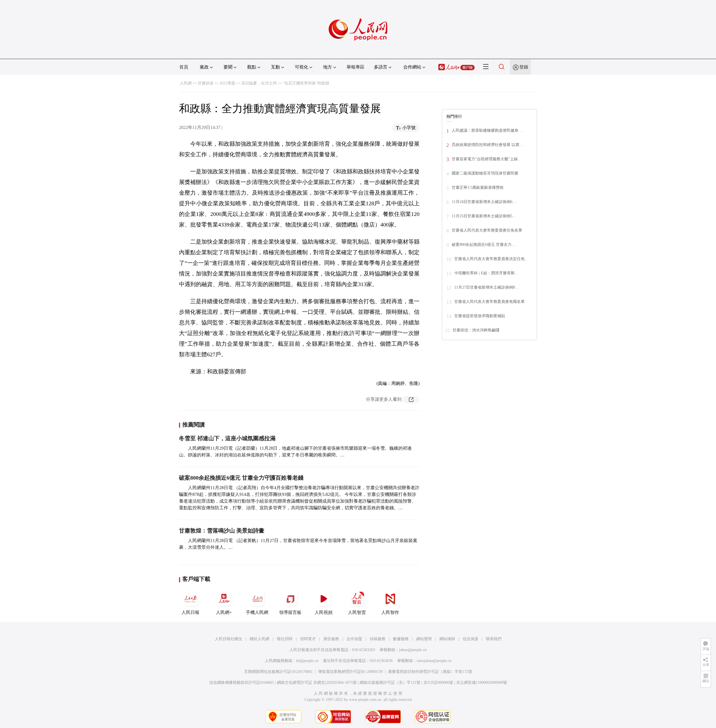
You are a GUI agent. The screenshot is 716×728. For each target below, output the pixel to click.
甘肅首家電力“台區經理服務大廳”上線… (487, 159)
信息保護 (470, 639)
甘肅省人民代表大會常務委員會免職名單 (489, 302)
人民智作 (390, 612)
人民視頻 (324, 612)
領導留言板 (290, 612)
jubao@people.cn (413, 650)
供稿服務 (377, 639)
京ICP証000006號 (438, 682)
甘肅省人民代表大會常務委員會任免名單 (487, 230)
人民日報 (190, 612)
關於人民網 (259, 639)
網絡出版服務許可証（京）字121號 (390, 682)
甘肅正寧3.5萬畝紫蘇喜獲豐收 (478, 187)
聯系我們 (493, 639)
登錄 (523, 67)
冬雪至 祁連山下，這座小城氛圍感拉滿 (227, 438)
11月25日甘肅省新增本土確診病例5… (484, 216)
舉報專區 (355, 67)
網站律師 (447, 639)
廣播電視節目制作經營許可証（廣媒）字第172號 (430, 672)
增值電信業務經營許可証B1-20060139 (350, 672)
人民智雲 (357, 612)
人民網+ (224, 612)
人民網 (186, 83)
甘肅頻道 (205, 83)
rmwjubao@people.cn (434, 661)
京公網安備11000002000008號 (481, 682)
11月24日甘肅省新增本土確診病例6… (484, 202)
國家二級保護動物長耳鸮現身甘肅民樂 (485, 173)
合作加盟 (354, 639)
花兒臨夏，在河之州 (259, 83)
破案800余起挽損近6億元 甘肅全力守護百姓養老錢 (241, 478)
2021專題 (227, 83)
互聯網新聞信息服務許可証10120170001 (278, 672)
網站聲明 (424, 639)
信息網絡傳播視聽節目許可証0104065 (241, 682)
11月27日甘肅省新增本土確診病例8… (486, 287)
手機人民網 (257, 612)
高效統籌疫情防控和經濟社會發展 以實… (487, 145)
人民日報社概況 (228, 639)
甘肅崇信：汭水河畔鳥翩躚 (476, 330)
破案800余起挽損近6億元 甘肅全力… (483, 244)
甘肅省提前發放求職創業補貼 (479, 316)
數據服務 (401, 639)
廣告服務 (331, 639)
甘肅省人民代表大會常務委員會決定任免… (491, 259)
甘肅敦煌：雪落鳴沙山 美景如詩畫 (221, 530)
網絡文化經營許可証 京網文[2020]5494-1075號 (317, 682)
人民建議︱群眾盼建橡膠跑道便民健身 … (487, 130)
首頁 (183, 67)
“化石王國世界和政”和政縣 (306, 83)
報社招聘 (285, 639)
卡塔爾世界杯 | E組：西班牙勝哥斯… (486, 273)
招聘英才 (308, 639)
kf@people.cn (307, 661)
